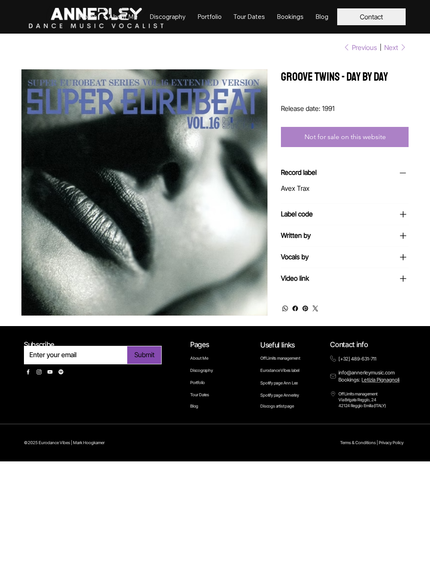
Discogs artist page (277, 405)
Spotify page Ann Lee (279, 382)
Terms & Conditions (358, 442)
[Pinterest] (305, 308)
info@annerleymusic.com (366, 372)
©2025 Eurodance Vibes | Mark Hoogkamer (64, 442)
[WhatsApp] (285, 308)
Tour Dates (199, 394)
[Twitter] (315, 308)
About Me (199, 358)
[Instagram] (39, 372)
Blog (194, 405)
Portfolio (197, 382)
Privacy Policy (391, 442)
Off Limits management (280, 358)
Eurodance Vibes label (279, 370)
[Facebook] (295, 308)
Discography (201, 370)
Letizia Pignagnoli (380, 380)
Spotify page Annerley (279, 395)
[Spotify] (61, 372)
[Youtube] (50, 372)
